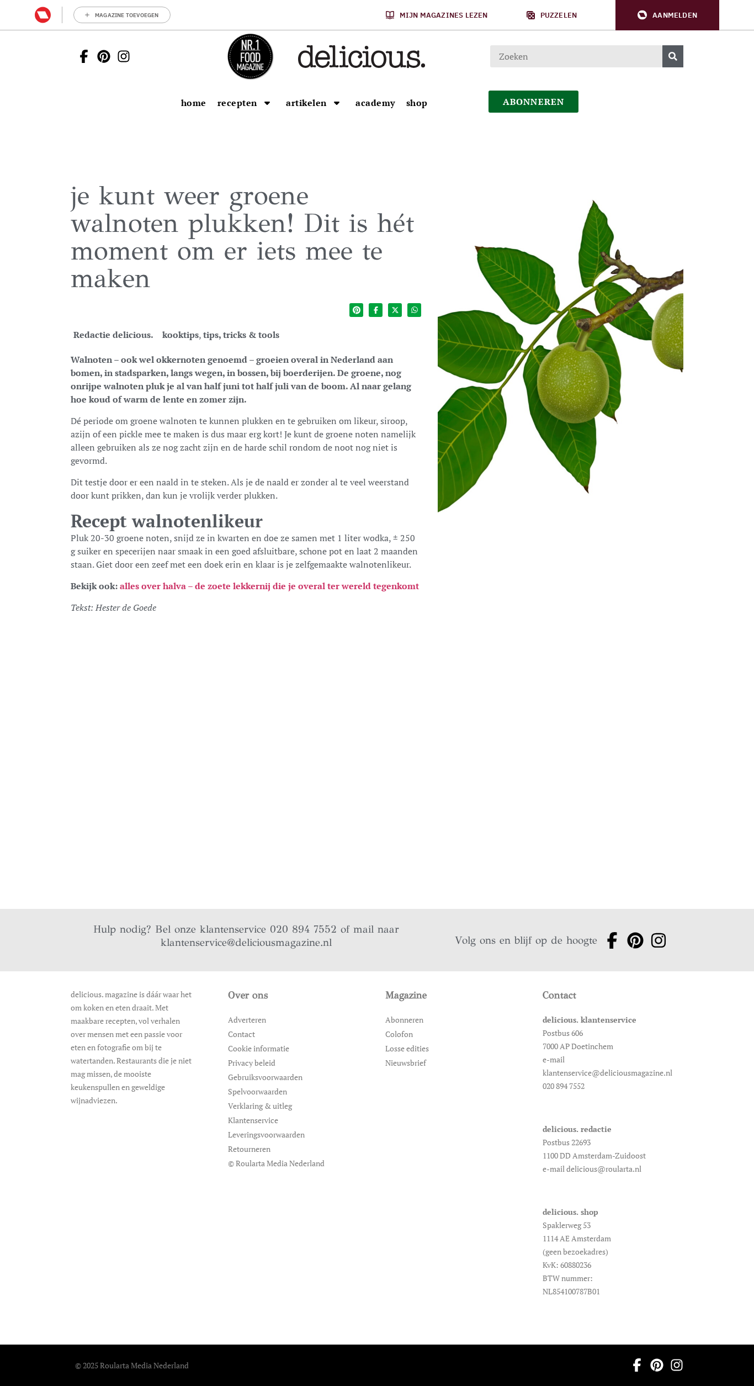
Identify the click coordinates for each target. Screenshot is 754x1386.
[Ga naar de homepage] (250, 56)
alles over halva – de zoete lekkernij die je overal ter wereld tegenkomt (269, 586)
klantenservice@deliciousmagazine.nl (246, 942)
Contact (241, 1034)
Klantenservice (253, 1120)
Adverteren (247, 1019)
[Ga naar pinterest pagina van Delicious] (100, 56)
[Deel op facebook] (376, 310)
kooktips (180, 335)
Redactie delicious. (113, 335)
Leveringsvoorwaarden (266, 1134)
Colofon (399, 1034)
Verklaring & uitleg (260, 1106)
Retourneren (249, 1149)
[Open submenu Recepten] (267, 103)
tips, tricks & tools (241, 335)
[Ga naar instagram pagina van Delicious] (120, 56)
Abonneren (404, 1019)
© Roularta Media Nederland (276, 1163)
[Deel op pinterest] (356, 310)
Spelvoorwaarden (257, 1091)
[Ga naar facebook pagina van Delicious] (81, 56)
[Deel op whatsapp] (414, 310)
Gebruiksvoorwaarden (265, 1077)
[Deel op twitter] (395, 310)
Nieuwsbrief (405, 1062)
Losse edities (407, 1048)
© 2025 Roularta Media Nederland (132, 1365)
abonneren (534, 102)
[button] (667, 15)
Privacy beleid (251, 1062)
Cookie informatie (258, 1048)
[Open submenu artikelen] (336, 103)
